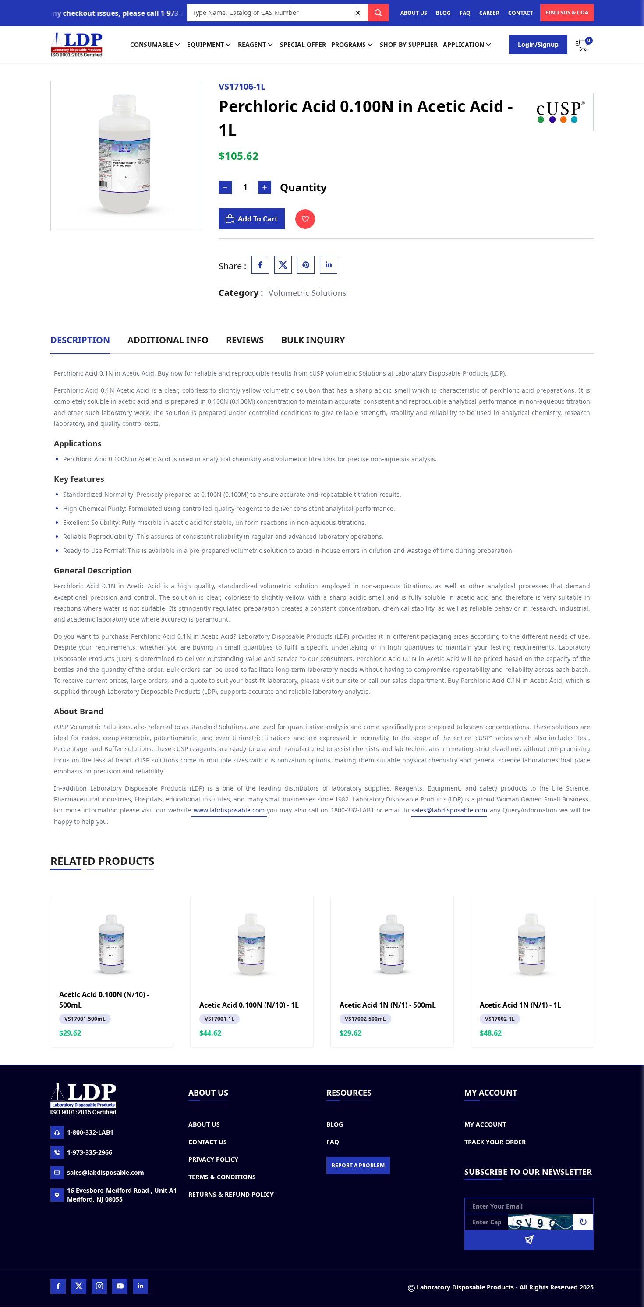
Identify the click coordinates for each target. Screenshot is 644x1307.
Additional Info (168, 340)
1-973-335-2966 (89, 1152)
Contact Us (207, 1142)
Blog (334, 1124)
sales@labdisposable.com (449, 810)
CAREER (489, 13)
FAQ (465, 13)
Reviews (245, 340)
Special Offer (303, 44)
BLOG (443, 13)
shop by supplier (409, 44)
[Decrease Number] (225, 187)
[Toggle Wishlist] (305, 219)
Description (80, 340)
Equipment (205, 44)
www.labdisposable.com (229, 810)
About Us (204, 1124)
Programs (348, 44)
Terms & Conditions (222, 1177)
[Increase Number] (264, 187)
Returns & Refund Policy (231, 1194)
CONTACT (520, 13)
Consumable (151, 44)
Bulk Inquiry (313, 340)
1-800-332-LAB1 (90, 1132)
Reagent (252, 44)
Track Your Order (495, 1142)
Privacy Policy (213, 1159)
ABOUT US (413, 13)
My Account (485, 1124)
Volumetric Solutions (308, 293)
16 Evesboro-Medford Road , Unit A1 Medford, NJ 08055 (122, 1194)
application (463, 44)
